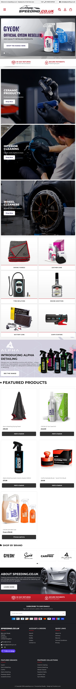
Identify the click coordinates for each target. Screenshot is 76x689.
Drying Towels (19, 267)
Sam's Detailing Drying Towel (12, 426)
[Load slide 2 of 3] (6, 53)
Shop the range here (15, 46)
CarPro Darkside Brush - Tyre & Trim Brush (53, 478)
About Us (58, 633)
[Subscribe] (63, 613)
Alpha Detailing (6, 672)
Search (31, 633)
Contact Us (32, 642)
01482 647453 (7, 642)
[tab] (37, 563)
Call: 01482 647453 (48, 2)
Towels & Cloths (42, 672)
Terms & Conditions (61, 640)
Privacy (57, 642)
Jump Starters (56, 334)
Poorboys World (5, 674)
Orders (31, 640)
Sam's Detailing (6, 667)
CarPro (3, 669)
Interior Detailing (42, 667)
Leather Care (57, 267)
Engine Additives (56, 301)
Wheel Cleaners (11, 203)
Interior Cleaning (11, 147)
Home (31, 635)
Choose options (19, 537)
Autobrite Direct (6, 676)
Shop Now (9, 101)
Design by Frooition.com (54, 686)
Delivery (57, 635)
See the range (10, 373)
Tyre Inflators (19, 301)
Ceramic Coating (42, 665)
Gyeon (3, 665)
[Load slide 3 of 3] (9, 53)
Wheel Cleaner (41, 669)
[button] (4, 9)
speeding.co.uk (29, 686)
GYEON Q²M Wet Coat (9, 529)
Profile (31, 638)
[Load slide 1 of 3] (4, 53)
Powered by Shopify (40, 686)
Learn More (9, 587)
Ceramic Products (12, 92)
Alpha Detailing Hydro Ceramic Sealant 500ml (17, 478)
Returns (57, 638)
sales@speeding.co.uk (68, 2)
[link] (21, 62)
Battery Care (19, 334)
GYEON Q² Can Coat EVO (48, 426)
